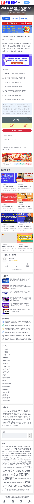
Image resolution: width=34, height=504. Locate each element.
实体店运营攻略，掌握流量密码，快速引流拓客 (25, 207)
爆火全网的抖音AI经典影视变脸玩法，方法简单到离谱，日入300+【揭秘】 (20, 304)
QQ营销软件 (6, 352)
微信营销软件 (6, 372)
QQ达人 (10, 458)
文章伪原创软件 (20, 467)
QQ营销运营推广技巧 (14, 456)
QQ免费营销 (18, 446)
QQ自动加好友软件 (12, 453)
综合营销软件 (6, 386)
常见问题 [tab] (15, 18)
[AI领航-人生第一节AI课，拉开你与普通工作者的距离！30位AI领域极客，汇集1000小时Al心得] (5, 299)
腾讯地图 (20, 486)
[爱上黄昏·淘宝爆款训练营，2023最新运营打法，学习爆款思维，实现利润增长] (25, 218)
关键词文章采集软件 (13, 460)
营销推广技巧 (6, 392)
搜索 (3, 432)
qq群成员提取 (5, 451)
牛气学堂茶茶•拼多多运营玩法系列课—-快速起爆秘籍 (20, 310)
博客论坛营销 (6, 360)
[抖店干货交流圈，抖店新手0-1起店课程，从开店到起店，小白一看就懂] (5, 293)
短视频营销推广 (7, 383)
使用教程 (5, 358)
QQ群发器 (17, 449)
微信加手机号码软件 (14, 462)
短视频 (4, 380)
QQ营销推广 (6, 349)
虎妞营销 (8, 164)
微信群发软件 (7, 464)
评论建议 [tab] (24, 18)
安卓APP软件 (6, 366)
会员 (13, 124)
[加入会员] (17, 23)
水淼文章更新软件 (21, 474)
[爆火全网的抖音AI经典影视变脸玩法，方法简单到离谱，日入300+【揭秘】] (5, 305)
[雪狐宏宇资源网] (17, 157)
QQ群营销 (20, 451)
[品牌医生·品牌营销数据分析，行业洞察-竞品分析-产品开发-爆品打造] (5, 280)
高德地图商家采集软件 (22, 490)
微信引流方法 (23, 462)
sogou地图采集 (17, 458)
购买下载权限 (18, 130)
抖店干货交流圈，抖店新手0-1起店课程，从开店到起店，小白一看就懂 (20, 292)
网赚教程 (19, 12)
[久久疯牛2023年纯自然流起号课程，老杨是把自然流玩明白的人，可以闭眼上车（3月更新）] (9, 218)
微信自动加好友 (16, 464)
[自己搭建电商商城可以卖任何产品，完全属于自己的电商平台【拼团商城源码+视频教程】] (5, 287)
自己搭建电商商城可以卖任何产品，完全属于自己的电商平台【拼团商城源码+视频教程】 (20, 286)
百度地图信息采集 (22, 479)
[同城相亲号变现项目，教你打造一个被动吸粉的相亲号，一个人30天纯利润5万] (9, 198)
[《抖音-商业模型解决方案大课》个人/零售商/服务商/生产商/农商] (9, 178)
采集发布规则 (6, 401)
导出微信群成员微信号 (23, 460)
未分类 (4, 375)
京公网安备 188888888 (22, 498)
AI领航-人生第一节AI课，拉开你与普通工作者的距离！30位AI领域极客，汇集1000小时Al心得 (20, 299)
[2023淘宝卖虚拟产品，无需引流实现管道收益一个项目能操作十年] (25, 238)
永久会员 (26, 124)
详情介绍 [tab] (7, 18)
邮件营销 (5, 395)
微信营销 (24, 464)
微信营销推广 (6, 369)
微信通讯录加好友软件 (12, 467)
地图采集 (5, 363)
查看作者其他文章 (17, 269)
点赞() (29, 164)
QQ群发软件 (26, 449)
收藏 (23, 164)
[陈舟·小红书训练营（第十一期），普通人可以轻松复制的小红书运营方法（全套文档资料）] (9, 238)
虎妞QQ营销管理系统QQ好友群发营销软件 (18, 329)
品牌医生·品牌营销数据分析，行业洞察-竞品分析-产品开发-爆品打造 (20, 279)
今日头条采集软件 (25, 458)
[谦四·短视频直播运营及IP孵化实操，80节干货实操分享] (25, 178)
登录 (27, 2)
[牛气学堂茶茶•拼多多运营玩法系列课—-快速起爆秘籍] (5, 311)
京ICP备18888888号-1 (11, 498)
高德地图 (14, 490)
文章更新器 (20, 470)
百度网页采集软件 (19, 482)
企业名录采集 (6, 355)
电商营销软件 (6, 378)
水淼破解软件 (9, 478)
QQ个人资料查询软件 (8, 446)
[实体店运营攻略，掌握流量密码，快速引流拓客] (25, 198)
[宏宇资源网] (17, 29)
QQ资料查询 (24, 456)
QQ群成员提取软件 (13, 451)
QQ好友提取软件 (8, 449)
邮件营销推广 (6, 398)
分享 (17, 164)
